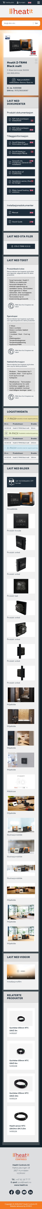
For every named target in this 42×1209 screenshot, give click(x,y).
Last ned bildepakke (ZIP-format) (24, 482)
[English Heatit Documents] (29, 2)
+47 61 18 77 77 (23, 1179)
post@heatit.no (24, 1182)
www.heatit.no (21, 1185)
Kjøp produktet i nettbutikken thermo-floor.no (21, 81)
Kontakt (21, 2)
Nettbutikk (9, 2)
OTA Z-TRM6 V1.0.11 (22, 246)
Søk (36, 23)
